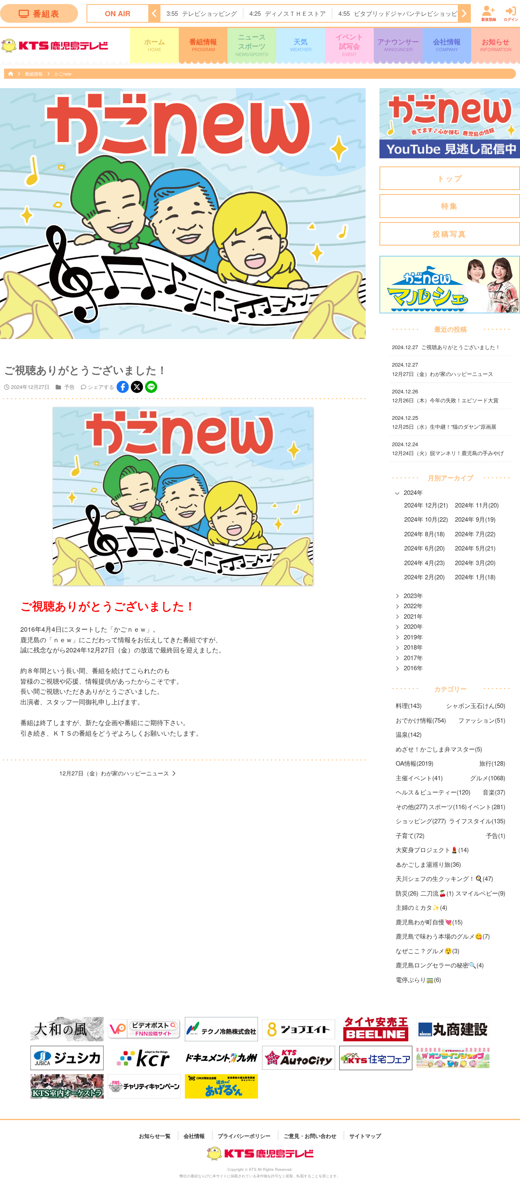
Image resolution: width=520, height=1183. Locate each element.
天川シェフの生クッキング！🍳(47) (444, 878)
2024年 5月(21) (475, 548)
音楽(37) (494, 792)
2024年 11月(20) (477, 505)
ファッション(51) (481, 720)
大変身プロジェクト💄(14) (432, 849)
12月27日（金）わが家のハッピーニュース (114, 773)
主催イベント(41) (419, 777)
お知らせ (495, 44)
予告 (69, 387)
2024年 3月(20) (475, 562)
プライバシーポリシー (244, 1135)
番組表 (46, 13)
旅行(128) (492, 763)
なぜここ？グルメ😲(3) (427, 950)
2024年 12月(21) (426, 505)
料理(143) (409, 705)
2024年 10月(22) (426, 519)
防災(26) (407, 893)
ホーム (154, 44)
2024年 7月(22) (475, 533)
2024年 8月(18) (424, 533)
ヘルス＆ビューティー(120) (433, 792)
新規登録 (488, 19)
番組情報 (203, 44)
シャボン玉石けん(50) (475, 705)
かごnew (63, 73)
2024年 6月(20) (424, 548)
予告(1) (495, 835)
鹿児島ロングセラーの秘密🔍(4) (440, 965)
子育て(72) (410, 835)
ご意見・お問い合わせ (310, 1135)
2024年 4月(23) (424, 562)
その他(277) (412, 806)
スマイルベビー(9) (480, 893)
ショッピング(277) (421, 820)
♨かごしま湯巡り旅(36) (428, 864)
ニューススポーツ (252, 44)
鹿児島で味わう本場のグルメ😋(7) (443, 936)
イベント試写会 (349, 44)
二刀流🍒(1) (437, 893)
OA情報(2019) (414, 763)
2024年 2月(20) (424, 576)
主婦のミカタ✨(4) (421, 907)
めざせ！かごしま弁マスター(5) (439, 749)
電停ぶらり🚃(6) (418, 979)
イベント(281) (486, 806)
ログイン (511, 19)
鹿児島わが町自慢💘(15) (429, 921)
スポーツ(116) (448, 806)
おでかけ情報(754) (421, 720)
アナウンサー (398, 44)
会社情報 (447, 44)
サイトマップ (365, 1135)
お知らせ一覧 (155, 1135)
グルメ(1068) (487, 777)
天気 (301, 44)
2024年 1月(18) (475, 576)
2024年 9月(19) (475, 519)
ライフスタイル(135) (477, 820)
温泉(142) (409, 734)
